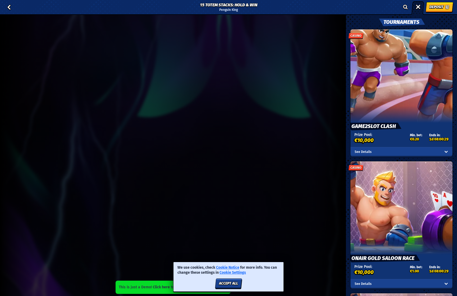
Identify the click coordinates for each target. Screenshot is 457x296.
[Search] (405, 7)
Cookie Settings (233, 273)
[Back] (9, 7)
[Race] (418, 7)
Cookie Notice (227, 267)
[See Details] (446, 152)
